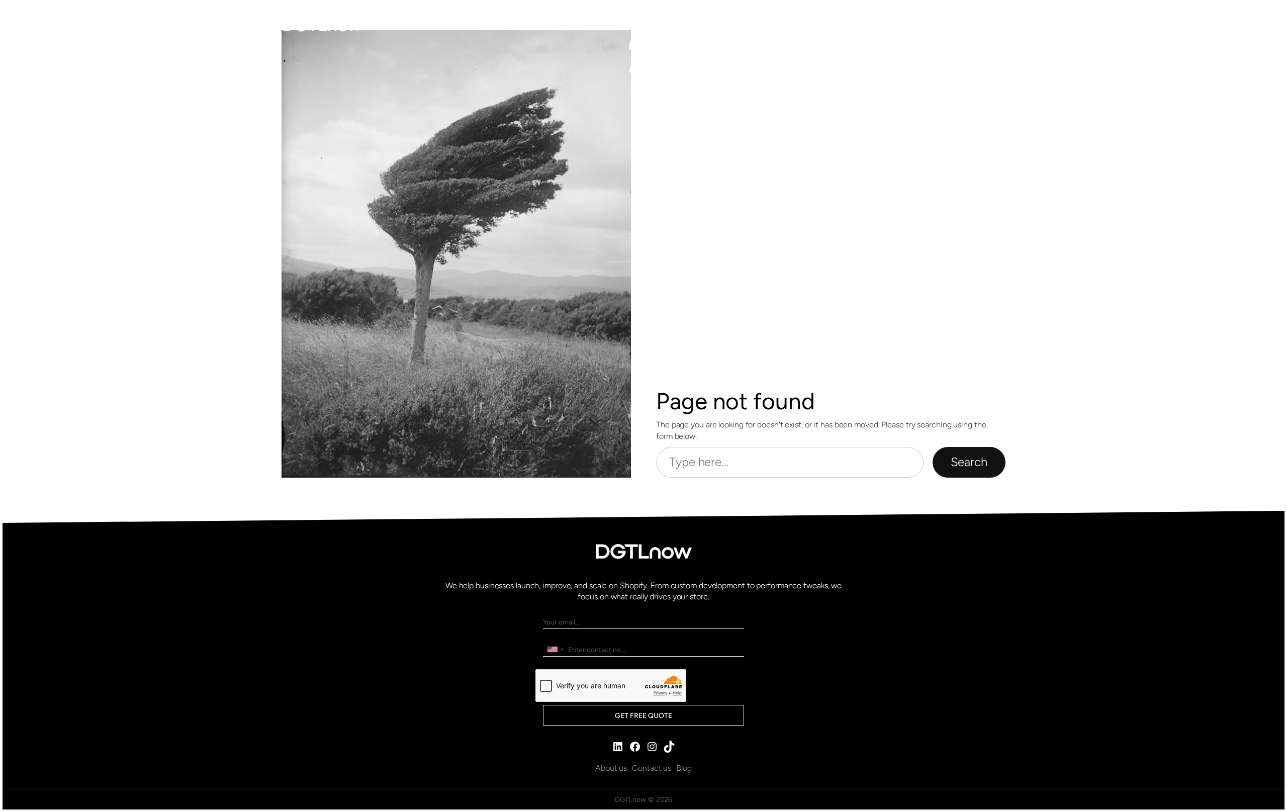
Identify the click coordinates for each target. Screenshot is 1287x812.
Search (969, 462)
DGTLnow (321, 25)
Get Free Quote (643, 715)
